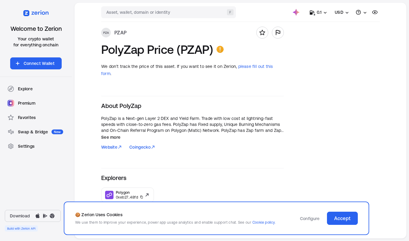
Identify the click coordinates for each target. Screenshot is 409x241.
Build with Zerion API (21, 228)
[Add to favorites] (262, 33)
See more (110, 137)
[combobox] (169, 12)
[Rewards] (296, 12)
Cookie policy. (263, 222)
